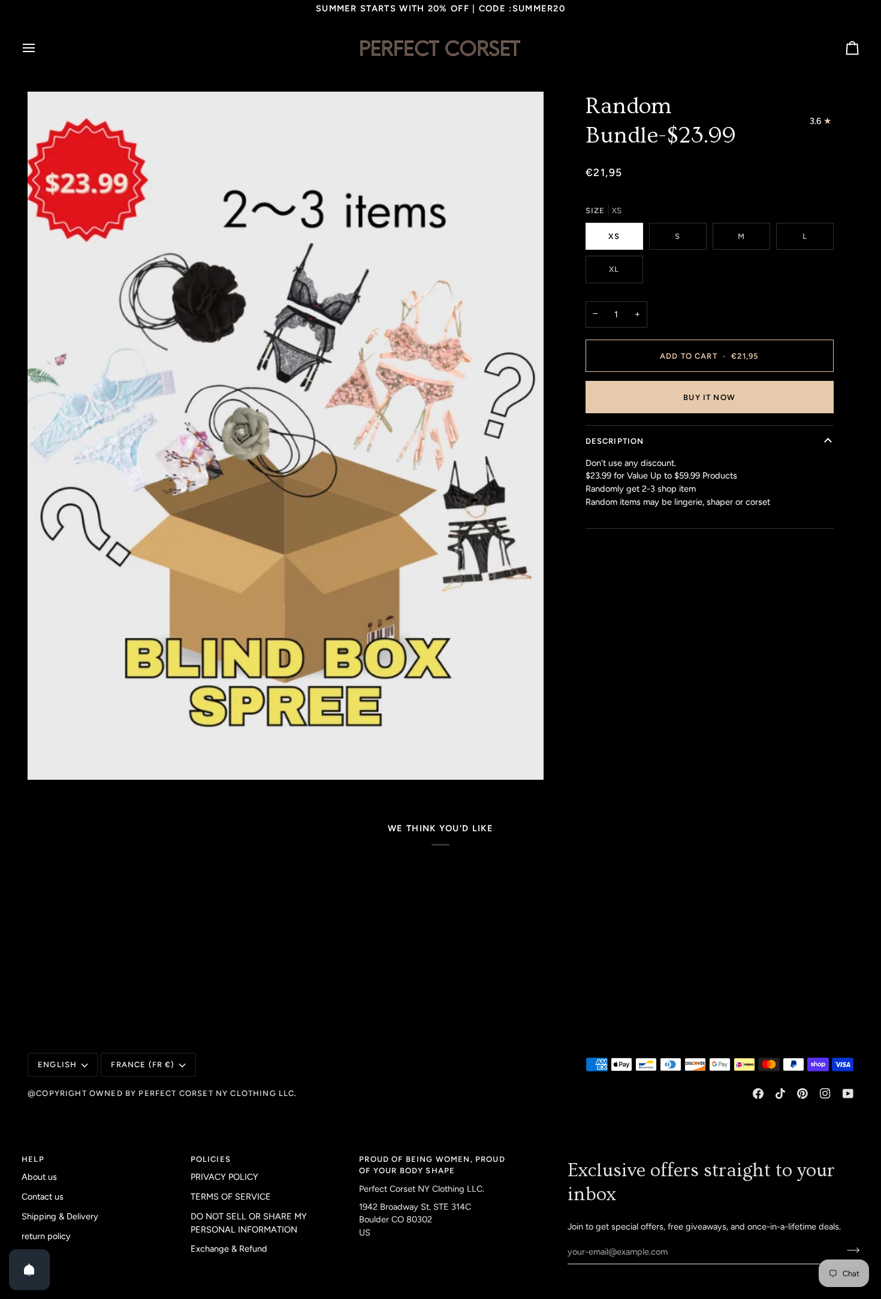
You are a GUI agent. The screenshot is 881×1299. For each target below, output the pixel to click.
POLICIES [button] (211, 1159)
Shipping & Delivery (60, 1216)
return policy (46, 1236)
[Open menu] (40, 48)
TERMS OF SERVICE (231, 1196)
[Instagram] (825, 1093)
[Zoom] (286, 435)
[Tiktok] (780, 1093)
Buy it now (709, 397)
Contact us (43, 1196)
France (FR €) (142, 1064)
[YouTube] (848, 1093)
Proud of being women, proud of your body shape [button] (432, 1165)
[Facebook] (758, 1093)
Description (615, 441)
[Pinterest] (802, 1093)
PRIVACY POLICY (224, 1176)
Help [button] (33, 1159)
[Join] (849, 1249)
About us (39, 1176)
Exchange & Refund (229, 1248)
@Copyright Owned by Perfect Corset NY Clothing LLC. (162, 1093)
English (57, 1064)
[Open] (29, 1269)
